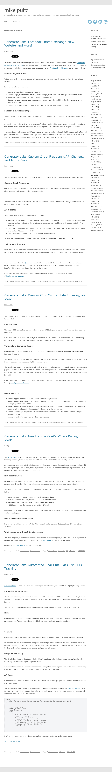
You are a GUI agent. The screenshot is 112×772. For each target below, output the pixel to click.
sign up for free (20, 545)
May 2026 (94, 89)
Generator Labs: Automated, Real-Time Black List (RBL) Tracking (43, 567)
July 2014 (94, 125)
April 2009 (94, 220)
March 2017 (95, 99)
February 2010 (95, 206)
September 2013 (96, 138)
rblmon (64, 142)
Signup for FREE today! (12, 741)
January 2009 (95, 227)
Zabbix (77, 688)
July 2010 (94, 199)
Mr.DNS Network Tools (98, 39)
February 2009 (95, 225)
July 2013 (94, 141)
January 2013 (95, 151)
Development (24, 142)
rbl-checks (53, 281)
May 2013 (94, 146)
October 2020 (95, 91)
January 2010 (95, 209)
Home (6, 22)
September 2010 (96, 193)
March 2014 (95, 128)
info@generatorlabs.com (15, 276)
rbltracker (71, 142)
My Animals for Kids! (97, 60)
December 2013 (96, 133)
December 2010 (96, 188)
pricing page (47, 540)
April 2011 (94, 183)
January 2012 (95, 165)
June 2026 (94, 86)
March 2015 (95, 115)
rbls (64, 422)
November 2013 (96, 136)
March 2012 (95, 162)
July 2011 (94, 178)
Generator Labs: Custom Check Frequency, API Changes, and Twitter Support (44, 158)
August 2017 (95, 96)
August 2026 (95, 81)
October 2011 (95, 172)
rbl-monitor (52, 142)
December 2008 (96, 230)
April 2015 (94, 112)
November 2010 (96, 191)
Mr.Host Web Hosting (98, 41)
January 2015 (95, 120)
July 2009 (94, 217)
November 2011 (96, 170)
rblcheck (59, 142)
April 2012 (94, 159)
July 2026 (94, 83)
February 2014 (95, 130)
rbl (49, 281)
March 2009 (95, 222)
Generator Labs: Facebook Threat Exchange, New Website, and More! (39, 43)
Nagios (70, 688)
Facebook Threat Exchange (59, 68)
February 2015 (95, 117)
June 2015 (94, 109)
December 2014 (96, 123)
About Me (16, 22)
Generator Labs (35, 142)
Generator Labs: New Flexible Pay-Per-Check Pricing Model (41, 438)
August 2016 (95, 102)
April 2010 (94, 204)
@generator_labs (30, 263)
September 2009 (96, 212)
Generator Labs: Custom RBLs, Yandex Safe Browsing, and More (45, 297)
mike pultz (16, 10)
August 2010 (95, 196)
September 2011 (96, 175)
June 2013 (94, 144)
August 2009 (95, 214)
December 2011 (96, 167)
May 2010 (94, 201)
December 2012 (96, 154)
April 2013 (94, 149)
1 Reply (6, 446)
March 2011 (95, 185)
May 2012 (94, 157)
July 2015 (94, 107)
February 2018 (95, 94)
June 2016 (94, 104)
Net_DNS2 (94, 62)
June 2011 (94, 180)
